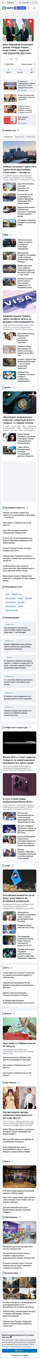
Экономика (10, 598)
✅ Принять (19, 1351)
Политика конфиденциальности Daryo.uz (16, 1346)
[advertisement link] (20, 8)
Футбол (21, 602)
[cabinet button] (34, 8)
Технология (10, 602)
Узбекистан (16, 594)
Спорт (20, 598)
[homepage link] (8, 8)
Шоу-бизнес (10, 606)
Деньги (28, 598)
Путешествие (11, 610)
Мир (7, 594)
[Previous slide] (4, 59)
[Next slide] (19, 59)
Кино (20, 606)
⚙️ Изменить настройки (20, 1355)
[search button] (29, 8)
